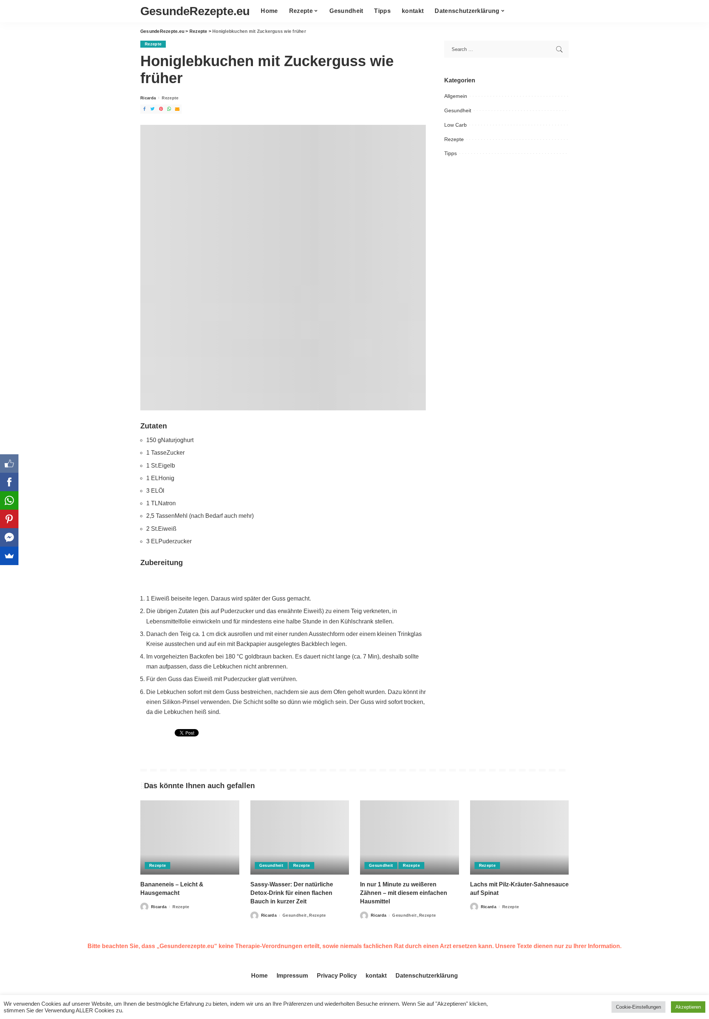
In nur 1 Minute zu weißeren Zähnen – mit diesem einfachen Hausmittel (403, 893)
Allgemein (455, 96)
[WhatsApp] (9, 500)
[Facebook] (9, 482)
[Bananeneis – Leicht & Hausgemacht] (189, 837)
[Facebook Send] (9, 537)
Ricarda (148, 98)
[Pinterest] (9, 519)
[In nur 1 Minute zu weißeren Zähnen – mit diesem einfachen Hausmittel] (409, 837)
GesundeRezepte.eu (195, 11)
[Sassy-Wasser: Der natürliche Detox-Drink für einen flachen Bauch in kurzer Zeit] (299, 837)
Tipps (450, 153)
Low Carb (455, 125)
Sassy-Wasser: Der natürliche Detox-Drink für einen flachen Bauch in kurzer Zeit (291, 893)
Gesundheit (457, 110)
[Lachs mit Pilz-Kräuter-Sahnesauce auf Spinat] (519, 837)
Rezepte (153, 44)
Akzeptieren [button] (688, 1007)
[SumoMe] (9, 556)
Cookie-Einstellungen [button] (638, 1007)
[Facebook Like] (9, 463)
